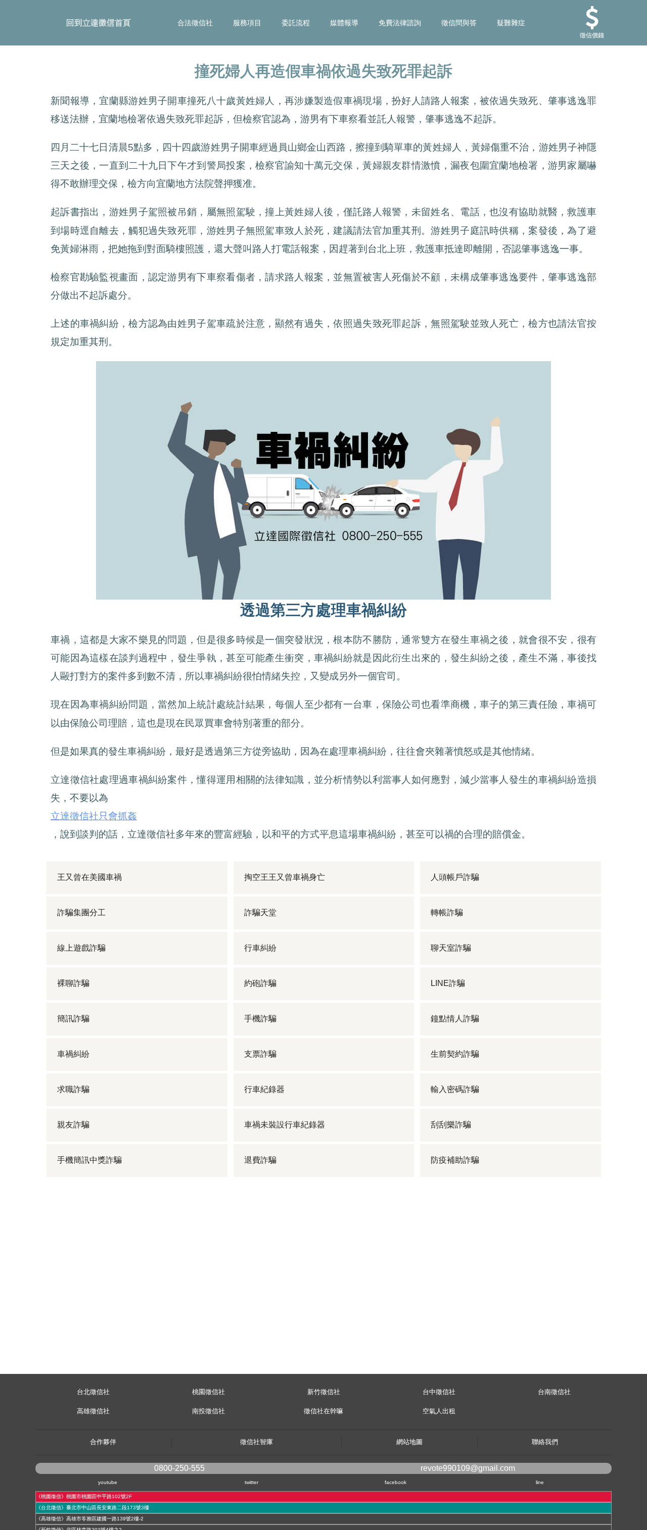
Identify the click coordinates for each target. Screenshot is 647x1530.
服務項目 (247, 23)
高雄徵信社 (93, 1411)
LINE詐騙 (448, 983)
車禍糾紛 (73, 1054)
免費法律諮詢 (400, 23)
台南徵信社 (554, 1392)
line (540, 1482)
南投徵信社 (208, 1411)
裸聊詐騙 (73, 983)
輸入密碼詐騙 (455, 1089)
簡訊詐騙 (73, 1018)
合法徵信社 (195, 23)
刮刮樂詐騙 (451, 1124)
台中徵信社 (439, 1392)
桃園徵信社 (208, 1392)
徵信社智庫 (256, 1442)
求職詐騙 (73, 1089)
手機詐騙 (260, 1018)
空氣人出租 (439, 1411)
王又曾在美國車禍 (89, 877)
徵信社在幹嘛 (323, 1411)
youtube (107, 1482)
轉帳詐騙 (447, 912)
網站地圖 (409, 1442)
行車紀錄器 (264, 1089)
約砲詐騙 (260, 983)
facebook (395, 1482)
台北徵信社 (93, 1392)
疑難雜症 (511, 23)
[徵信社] (6, 22)
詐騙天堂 (260, 912)
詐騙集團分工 (81, 912)
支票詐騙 (260, 1054)
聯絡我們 (545, 1442)
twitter (251, 1482)
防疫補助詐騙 (455, 1160)
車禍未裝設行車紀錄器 (284, 1124)
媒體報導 (344, 23)
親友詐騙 (73, 1124)
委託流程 (296, 23)
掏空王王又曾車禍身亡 (284, 877)
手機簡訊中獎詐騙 (89, 1160)
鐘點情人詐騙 (455, 1018)
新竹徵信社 (323, 1392)
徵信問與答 (459, 23)
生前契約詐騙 (455, 1054)
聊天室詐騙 (451, 948)
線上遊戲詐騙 (81, 948)
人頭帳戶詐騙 (455, 877)
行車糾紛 (260, 948)
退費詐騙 (260, 1160)
